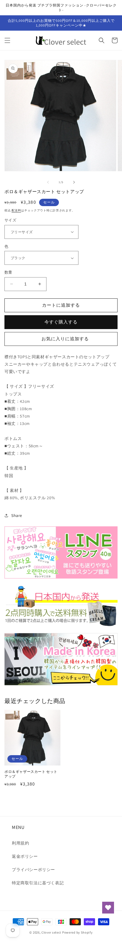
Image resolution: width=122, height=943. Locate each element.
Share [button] (16, 515)
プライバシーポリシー (33, 869)
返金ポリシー (25, 856)
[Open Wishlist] (108, 908)
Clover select (51, 932)
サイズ (10, 220)
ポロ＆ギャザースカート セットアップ (30, 773)
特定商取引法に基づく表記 (38, 883)
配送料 (16, 210)
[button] (7, 40)
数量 (8, 272)
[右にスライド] (74, 182)
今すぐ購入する (61, 322)
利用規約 (20, 843)
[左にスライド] (47, 182)
